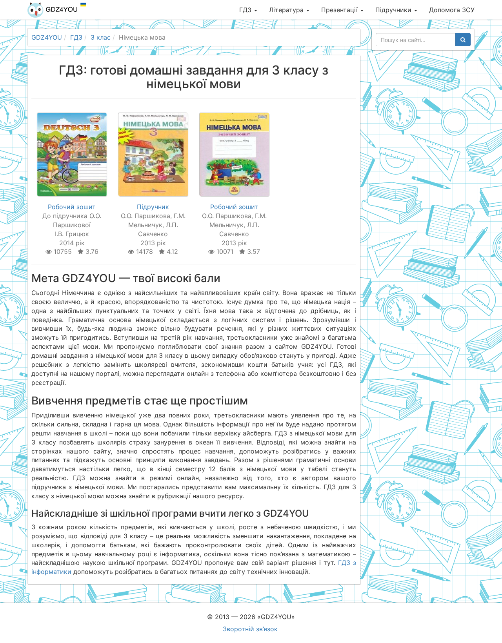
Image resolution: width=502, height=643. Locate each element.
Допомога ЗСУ (452, 10)
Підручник (153, 207)
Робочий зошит (72, 207)
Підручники (394, 10)
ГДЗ (246, 10)
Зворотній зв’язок (250, 629)
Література (287, 10)
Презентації (340, 10)
